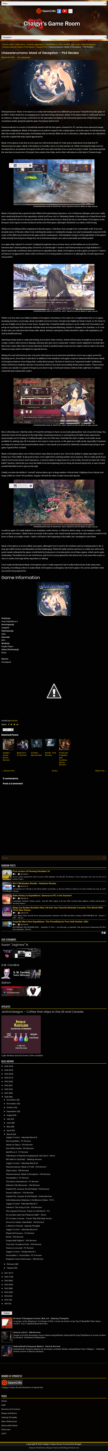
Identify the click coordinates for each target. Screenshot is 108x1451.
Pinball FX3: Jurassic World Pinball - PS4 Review (27, 1189)
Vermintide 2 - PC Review (17, 1178)
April (9, 1130)
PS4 (60, 44)
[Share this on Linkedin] (17, 724)
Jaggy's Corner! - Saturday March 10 (22, 1229)
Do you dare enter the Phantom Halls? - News (26, 1214)
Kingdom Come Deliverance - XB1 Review (24, 1259)
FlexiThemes (41, 1448)
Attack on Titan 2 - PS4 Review (19, 1144)
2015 (6, 1280)
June (9, 1122)
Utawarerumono (88, 44)
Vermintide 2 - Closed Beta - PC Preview (24, 1255)
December (11, 1099)
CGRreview (20, 44)
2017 (6, 1273)
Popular (7, 1313)
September (12, 1111)
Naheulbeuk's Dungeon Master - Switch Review (36, 1346)
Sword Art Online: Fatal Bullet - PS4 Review (25, 1222)
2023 (6, 1077)
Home (5, 44)
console (29, 44)
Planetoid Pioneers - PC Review (20, 1233)
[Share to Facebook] (12, 729)
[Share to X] (9, 729)
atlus (12, 44)
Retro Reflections (9, 1421)
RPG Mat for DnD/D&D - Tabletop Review (24, 1159)
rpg (72, 44)
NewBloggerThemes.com (70, 1448)
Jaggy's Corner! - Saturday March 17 (22, 1203)
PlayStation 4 (51, 44)
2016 (6, 1276)
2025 (6, 1070)
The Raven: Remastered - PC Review (22, 1181)
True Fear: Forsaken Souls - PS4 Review (23, 1244)
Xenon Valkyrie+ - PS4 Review (20, 1192)
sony (77, 44)
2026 (6, 1066)
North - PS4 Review (14, 1237)
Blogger (78, 1444)
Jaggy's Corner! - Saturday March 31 (21, 1137)
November (11, 1103)
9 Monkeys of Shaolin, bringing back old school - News (30, 1155)
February (11, 1264)
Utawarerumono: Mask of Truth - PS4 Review (26, 1167)
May (9, 1126)
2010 (6, 1299)
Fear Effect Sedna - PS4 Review (20, 1148)
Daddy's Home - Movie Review (6, 756)
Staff (3, 1405)
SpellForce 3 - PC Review (17, 1152)
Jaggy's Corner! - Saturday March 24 (22, 1163)
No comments (24, 57)
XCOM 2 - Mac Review (36, 753)
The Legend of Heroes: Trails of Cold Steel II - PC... (28, 1211)
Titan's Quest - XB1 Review (17, 1170)
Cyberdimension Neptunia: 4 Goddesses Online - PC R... (30, 1200)
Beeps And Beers (9, 1413)
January (10, 1268)
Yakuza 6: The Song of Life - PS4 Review (24, 1207)
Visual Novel (41, 47)
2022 (6, 1081)
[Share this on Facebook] (8, 724)
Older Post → (101, 770)
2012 (6, 1292)
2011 (6, 1296)
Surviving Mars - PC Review (18, 1141)
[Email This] (4, 729)
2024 (6, 1074)
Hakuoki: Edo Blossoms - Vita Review (23, 1185)
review (66, 44)
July (8, 1119)
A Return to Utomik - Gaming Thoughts (23, 1226)
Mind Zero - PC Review (22, 753)
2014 (6, 1284)
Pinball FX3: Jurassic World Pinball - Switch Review (29, 1196)
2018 (6, 1097)
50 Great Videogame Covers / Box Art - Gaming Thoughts (41, 1318)
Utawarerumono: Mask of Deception (18, 47)
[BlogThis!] (6, 729)
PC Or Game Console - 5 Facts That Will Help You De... (29, 1218)
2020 (6, 1089)
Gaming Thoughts (9, 1417)
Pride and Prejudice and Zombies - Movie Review (63, 758)
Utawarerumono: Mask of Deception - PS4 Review (40, 53)
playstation (39, 44)
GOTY (3, 1433)
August (10, 1115)
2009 (6, 1303)
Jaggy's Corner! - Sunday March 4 (21, 1251)
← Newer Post (7, 770)
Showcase (6, 1429)
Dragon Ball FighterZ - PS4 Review (21, 1240)
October (10, 1107)
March (9, 1134)
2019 (6, 1093)
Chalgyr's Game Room (52, 1444)
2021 (6, 1085)
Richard (14, 720)
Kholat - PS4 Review (50, 753)
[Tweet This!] (11, 724)
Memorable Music (9, 1425)
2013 (6, 1288)
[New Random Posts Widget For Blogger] (104, 933)
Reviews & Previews (10, 1409)
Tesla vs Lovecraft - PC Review (20, 1248)
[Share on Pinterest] (14, 724)
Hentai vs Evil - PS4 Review (27, 1332)
